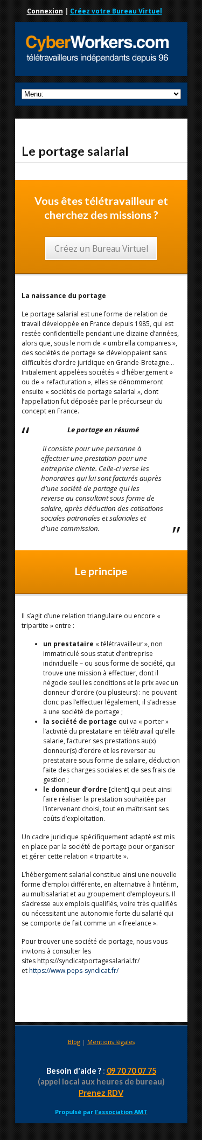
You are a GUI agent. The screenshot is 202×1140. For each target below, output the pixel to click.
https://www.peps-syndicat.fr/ (74, 970)
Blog (74, 1042)
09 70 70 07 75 (131, 1070)
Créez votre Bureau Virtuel (116, 11)
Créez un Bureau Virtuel (101, 248)
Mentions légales (111, 1042)
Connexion (45, 11)
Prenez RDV (101, 1092)
